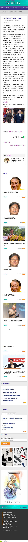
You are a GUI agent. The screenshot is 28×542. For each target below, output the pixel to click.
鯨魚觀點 (15, 7)
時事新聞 (21, 7)
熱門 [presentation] (14, 413)
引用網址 (20, 131)
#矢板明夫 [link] (5, 102)
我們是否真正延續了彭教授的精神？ (13, 320)
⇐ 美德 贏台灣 (6, 142)
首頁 (2, 7)
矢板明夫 (11, 20)
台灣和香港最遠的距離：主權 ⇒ (17, 145)
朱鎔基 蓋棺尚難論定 (9, 295)
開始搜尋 (5, 443)
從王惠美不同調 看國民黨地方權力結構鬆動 (12, 418)
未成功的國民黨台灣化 (9, 218)
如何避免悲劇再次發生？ (8, 389)
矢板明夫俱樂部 (13, 131)
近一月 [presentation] (9, 413)
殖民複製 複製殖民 (8, 269)
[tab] (4, 413)
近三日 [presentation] (4, 414)
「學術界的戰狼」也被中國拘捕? (10, 398)
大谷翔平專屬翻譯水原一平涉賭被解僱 (11, 395)
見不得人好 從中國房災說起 (11, 192)
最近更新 (8, 7)
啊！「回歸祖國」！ (9, 346)
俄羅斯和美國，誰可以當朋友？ (10, 392)
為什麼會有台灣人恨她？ (8, 400)
